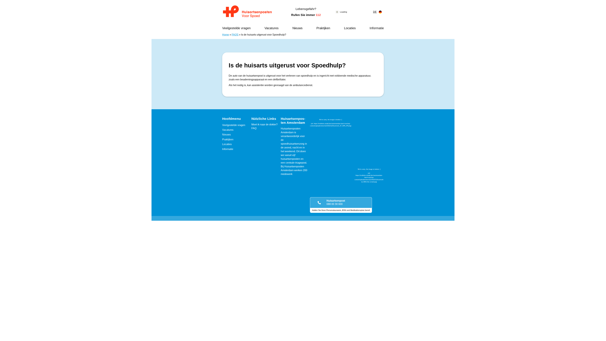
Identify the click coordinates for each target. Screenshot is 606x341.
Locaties (350, 28)
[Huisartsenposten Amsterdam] (250, 12)
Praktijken (323, 28)
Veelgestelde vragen (236, 28)
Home (225, 34)
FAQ (253, 128)
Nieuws (297, 28)
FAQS (235, 34)
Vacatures (271, 28)
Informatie (377, 28)
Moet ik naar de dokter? (264, 124)
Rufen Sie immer (306, 15)
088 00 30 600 (335, 204)
